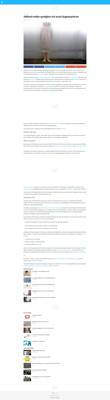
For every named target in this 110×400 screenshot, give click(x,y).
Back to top (55, 393)
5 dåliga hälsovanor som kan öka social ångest (43, 291)
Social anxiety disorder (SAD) (46, 77)
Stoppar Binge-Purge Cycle (38, 350)
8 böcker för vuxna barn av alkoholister (41, 357)
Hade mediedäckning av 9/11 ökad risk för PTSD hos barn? (46, 363)
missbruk (63, 128)
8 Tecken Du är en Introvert (38, 341)
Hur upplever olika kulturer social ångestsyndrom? (44, 278)
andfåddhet (69, 189)
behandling (76, 79)
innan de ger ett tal (28, 187)
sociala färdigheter (48, 86)
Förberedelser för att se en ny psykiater (41, 376)
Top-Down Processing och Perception (41, 334)
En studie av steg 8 (36, 315)
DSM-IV (57, 146)
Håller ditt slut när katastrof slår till (40, 321)
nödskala (39, 244)
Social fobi (26, 13)
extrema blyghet (73, 77)
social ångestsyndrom (29, 266)
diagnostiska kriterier (80, 146)
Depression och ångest (42, 266)
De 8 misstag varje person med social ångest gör (43, 284)
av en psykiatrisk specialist (64, 250)
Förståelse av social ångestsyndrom (40, 271)
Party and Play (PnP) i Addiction (39, 370)
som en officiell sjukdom (66, 146)
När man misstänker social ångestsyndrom (65, 258)
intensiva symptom (29, 189)
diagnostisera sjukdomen (79, 252)
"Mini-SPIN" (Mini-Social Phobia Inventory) (49, 208)
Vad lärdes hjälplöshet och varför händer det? (43, 328)
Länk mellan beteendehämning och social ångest (43, 297)
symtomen (32, 79)
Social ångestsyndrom (54, 123)
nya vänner (40, 74)
